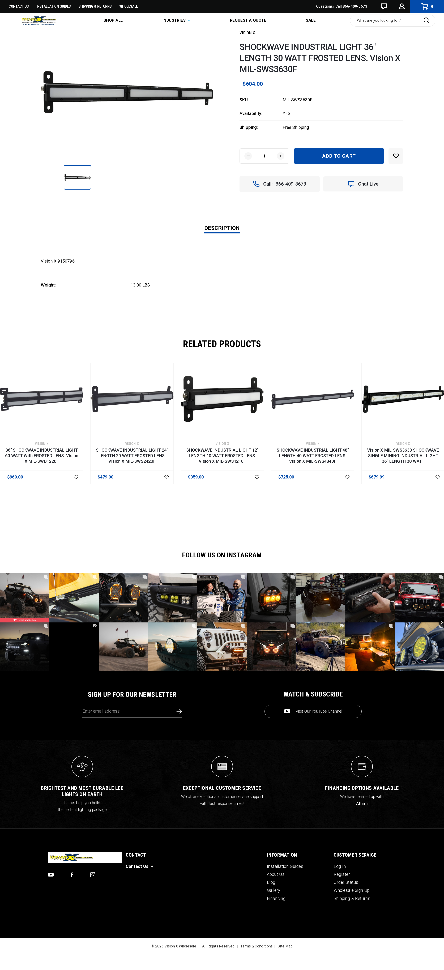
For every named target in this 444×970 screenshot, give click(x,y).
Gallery (273, 890)
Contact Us (19, 6)
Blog (271, 882)
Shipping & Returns (95, 6)
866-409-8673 (355, 6)
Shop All (113, 20)
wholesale (128, 6)
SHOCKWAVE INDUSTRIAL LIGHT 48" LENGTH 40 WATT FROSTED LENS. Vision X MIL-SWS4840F (313, 456)
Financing (276, 898)
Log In (340, 866)
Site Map (285, 946)
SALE (311, 20)
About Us (276, 874)
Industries (174, 20)
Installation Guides (285, 866)
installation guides (53, 6)
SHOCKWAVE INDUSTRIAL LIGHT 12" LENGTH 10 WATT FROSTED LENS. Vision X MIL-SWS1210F (222, 456)
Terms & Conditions (256, 946)
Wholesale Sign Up (352, 890)
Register (342, 874)
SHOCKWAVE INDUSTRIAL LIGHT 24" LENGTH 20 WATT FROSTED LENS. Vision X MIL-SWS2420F (132, 456)
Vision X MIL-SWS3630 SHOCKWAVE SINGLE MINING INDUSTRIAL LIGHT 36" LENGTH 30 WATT (403, 456)
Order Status (346, 882)
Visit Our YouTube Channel (319, 711)
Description (222, 228)
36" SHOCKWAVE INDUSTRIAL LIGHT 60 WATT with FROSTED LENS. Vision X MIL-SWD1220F (41, 456)
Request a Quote (248, 20)
